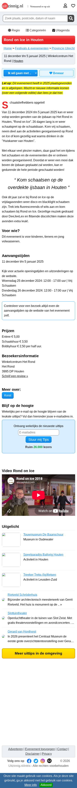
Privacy (47, 753)
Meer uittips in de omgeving (38, 653)
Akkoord (46, 784)
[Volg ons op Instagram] (42, 760)
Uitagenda (62, 30)
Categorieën (37, 30)
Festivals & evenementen (32, 48)
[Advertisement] (38, 704)
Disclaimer (32, 753)
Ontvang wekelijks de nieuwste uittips (38, 426)
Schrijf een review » (15, 376)
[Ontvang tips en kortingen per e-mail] (49, 760)
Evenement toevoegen (40, 749)
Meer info (30, 784)
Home (8, 48)
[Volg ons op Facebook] (29, 760)
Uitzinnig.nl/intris (19, 765)
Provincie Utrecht (63, 48)
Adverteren (15, 749)
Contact (62, 749)
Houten (18, 61)
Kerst (7, 395)
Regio (15, 30)
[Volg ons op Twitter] (36, 760)
